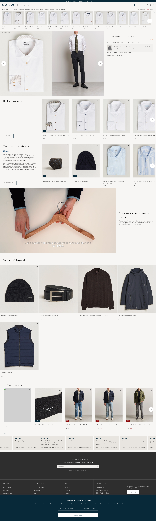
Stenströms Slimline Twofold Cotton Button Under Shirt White (145, 26)
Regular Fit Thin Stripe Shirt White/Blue (113, 181)
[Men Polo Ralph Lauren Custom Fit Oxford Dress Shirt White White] (87, 18)
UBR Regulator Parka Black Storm (127, 315)
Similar (12, 101)
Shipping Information (39, 487)
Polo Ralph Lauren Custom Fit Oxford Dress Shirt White (87, 26)
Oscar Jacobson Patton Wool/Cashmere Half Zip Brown (93, 315)
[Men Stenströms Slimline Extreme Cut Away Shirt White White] (134, 18)
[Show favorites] (150, 5)
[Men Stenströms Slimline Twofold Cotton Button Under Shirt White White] (145, 18)
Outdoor (46, 9)
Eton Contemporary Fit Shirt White (6, 26)
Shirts (9, 32)
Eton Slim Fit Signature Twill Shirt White (29, 26)
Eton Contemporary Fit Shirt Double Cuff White (76, 26)
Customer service (128, 5)
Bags (32, 9)
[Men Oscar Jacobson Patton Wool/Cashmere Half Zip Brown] (97, 289)
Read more (136, 228)
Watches (27, 9)
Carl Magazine (142, 9)
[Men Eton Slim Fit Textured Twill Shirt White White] (99, 18)
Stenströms (110, 34)
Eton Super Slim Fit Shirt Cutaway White (53, 26)
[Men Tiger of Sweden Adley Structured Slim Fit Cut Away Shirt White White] (110, 18)
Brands (41, 9)
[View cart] (153, 5)
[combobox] (152, 9)
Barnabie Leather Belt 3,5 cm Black (49, 315)
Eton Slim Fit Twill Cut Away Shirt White (122, 26)
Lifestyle (36, 9)
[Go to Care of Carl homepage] (8, 5)
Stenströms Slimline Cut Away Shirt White (41, 26)
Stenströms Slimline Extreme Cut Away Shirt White (133, 26)
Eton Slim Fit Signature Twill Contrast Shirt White (18, 26)
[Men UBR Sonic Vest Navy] (19, 346)
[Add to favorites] (67, 101)
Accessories (21, 9)
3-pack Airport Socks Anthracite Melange (45, 425)
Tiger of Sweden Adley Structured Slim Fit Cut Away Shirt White (110, 26)
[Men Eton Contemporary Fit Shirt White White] (7, 18)
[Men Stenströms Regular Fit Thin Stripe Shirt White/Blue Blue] (116, 160)
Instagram (67, 487)
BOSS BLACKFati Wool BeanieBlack (10, 315)
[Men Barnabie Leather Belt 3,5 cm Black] (58, 289)
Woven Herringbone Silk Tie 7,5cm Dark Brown (54, 181)
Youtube (67, 493)
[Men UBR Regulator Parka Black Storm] (136, 289)
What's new (5, 9)
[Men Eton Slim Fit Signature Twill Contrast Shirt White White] (18, 18)
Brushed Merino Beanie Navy (80, 181)
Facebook (67, 490)
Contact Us (37, 490)
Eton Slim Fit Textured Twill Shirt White (99, 26)
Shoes (15, 9)
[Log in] (147, 5)
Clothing (11, 9)
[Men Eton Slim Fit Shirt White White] (64, 18)
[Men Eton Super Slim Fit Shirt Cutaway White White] (53, 18)
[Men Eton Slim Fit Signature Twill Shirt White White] (30, 18)
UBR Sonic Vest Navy (6, 372)
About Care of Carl (7, 493)
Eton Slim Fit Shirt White (64, 26)
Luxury (63, 9)
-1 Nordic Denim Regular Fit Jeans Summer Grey (138, 425)
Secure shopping (7, 487)
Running (52, 9)
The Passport (6, 490)
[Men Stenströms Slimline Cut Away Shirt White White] (41, 18)
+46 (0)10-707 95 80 (103, 493)
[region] (78, 443)
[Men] (17, 405)
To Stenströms (8, 182)
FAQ (35, 493)
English (151, 9)
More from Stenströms (16, 146)
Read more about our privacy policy (78, 471)
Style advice (140, 5)
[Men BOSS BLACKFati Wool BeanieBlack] (19, 289)
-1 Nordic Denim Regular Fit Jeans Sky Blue (107, 425)
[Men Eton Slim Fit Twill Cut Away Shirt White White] (122, 18)
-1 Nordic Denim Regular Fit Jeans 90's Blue (77, 425)
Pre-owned (57, 9)
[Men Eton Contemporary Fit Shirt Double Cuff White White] (76, 18)
